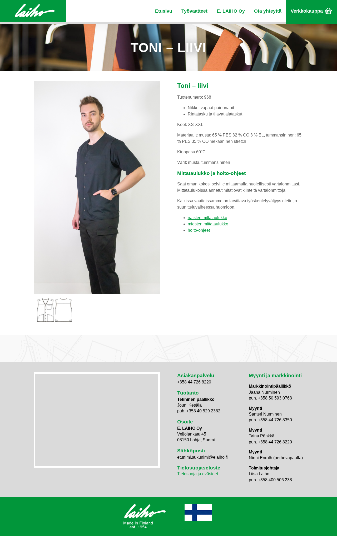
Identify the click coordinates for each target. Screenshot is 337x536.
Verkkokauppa (307, 11)
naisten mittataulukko (207, 217)
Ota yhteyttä (267, 11)
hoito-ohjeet (199, 230)
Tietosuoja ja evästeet (197, 474)
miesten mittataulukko (208, 224)
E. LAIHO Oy (231, 11)
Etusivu (163, 11)
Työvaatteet (194, 11)
